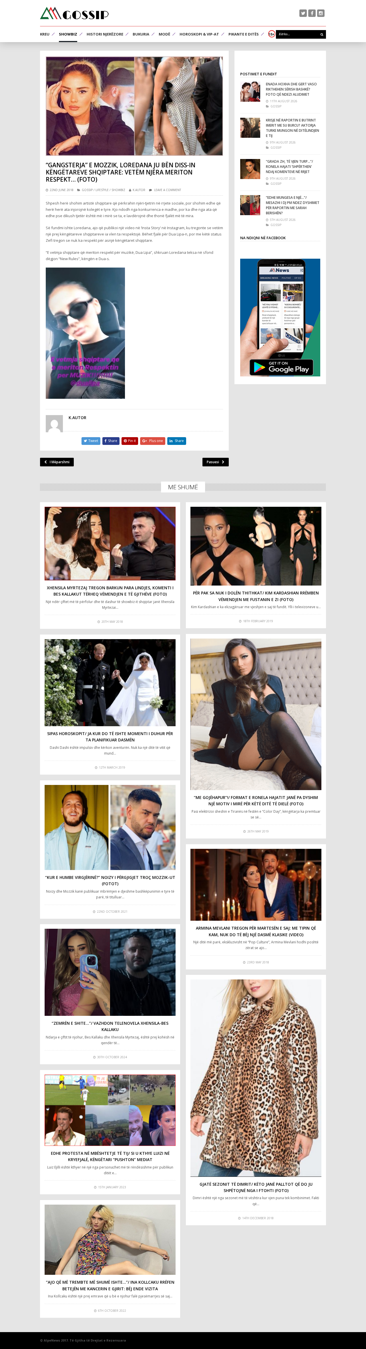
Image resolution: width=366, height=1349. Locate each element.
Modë (164, 34)
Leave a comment (167, 190)
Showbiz (68, 34)
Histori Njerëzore (105, 34)
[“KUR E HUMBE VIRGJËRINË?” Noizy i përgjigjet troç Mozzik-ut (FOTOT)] (110, 827)
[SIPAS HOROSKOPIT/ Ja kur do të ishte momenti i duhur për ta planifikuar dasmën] (110, 682)
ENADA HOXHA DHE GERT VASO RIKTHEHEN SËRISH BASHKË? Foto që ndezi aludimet (291, 89)
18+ (271, 34)
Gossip (87, 190)
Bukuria (141, 34)
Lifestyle (102, 190)
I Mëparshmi (59, 462)
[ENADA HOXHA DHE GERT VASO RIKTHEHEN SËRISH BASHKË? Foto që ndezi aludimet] (250, 92)
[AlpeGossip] (74, 13)
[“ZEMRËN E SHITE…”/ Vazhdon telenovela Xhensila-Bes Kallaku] (110, 972)
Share (112, 440)
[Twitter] (303, 13)
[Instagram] (321, 13)
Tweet (93, 440)
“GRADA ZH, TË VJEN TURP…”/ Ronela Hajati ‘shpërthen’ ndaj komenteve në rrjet (289, 166)
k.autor (139, 190)
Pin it (132, 440)
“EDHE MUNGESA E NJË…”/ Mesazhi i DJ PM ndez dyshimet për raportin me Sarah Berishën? (292, 205)
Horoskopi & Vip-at (199, 34)
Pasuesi (213, 462)
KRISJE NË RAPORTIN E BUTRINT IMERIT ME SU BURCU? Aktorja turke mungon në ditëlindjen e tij (292, 128)
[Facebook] (312, 13)
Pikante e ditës (243, 34)
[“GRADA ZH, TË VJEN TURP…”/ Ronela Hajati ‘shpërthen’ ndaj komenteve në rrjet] (250, 169)
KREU (44, 34)
